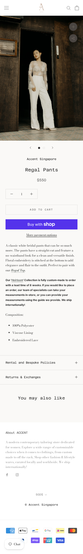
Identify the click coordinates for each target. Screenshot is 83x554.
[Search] (69, 8)
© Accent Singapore (41, 504)
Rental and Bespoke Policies (30, 362)
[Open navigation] (6, 7)
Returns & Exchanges (23, 377)
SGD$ (39, 494)
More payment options (41, 234)
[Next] (52, 148)
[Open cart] (77, 8)
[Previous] (30, 148)
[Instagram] (17, 474)
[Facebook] (7, 474)
